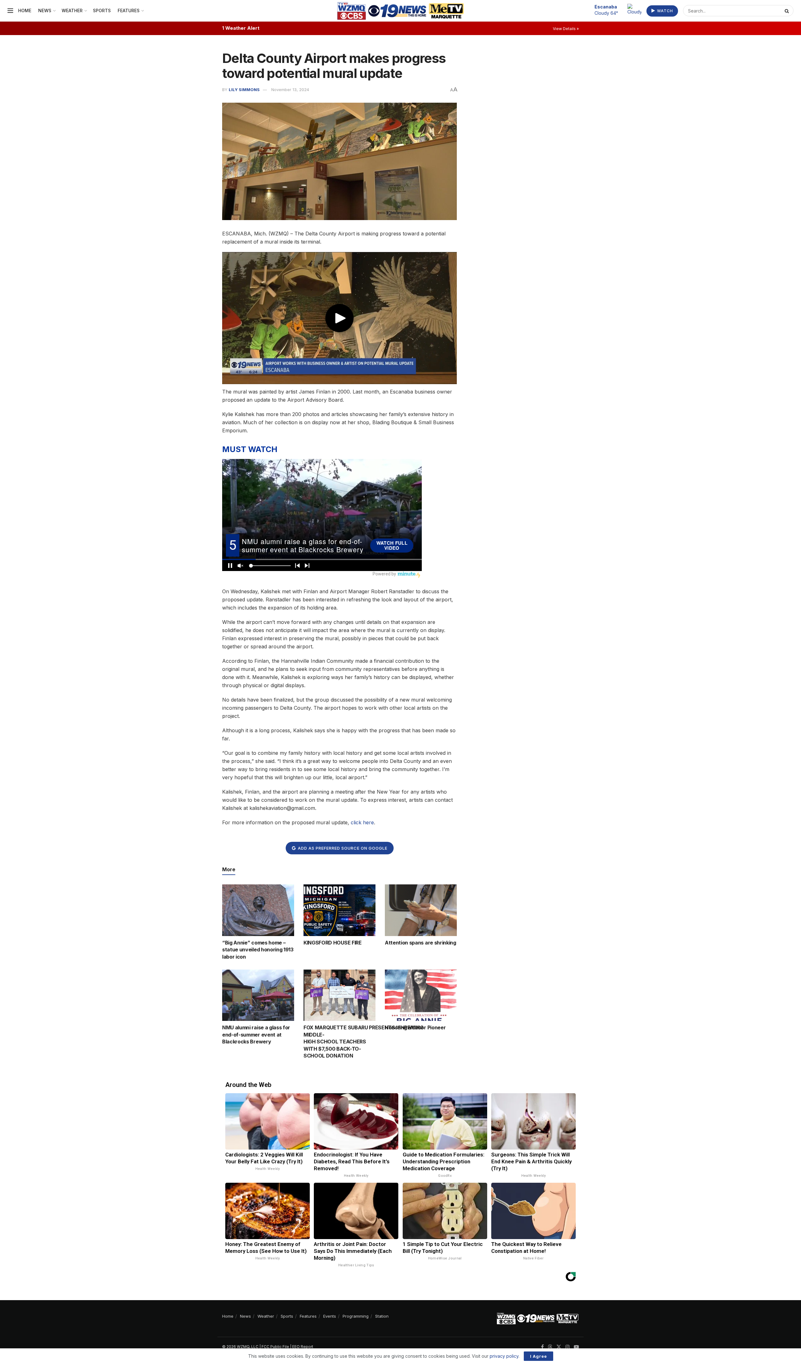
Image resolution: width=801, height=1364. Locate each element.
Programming (356, 1316)
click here (362, 822)
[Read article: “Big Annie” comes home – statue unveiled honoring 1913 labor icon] (258, 910)
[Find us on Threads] (550, 1347)
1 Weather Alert (240, 28)
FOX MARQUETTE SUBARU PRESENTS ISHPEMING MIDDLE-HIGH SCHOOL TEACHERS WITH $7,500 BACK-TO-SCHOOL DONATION (364, 1041)
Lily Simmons (244, 89)
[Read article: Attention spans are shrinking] (421, 910)
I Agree (538, 1356)
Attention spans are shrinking (420, 942)
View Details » (566, 28)
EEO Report (302, 1346)
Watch (664, 10)
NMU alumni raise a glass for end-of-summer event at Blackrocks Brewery (256, 1034)
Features (129, 10)
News (44, 10)
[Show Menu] (10, 10)
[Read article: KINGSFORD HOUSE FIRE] (339, 910)
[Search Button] (787, 10)
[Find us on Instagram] (567, 1347)
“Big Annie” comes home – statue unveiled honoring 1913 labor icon (257, 949)
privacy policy (504, 1356)
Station (382, 1316)
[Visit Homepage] (400, 11)
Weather (72, 10)
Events (329, 1316)
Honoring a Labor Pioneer (415, 1027)
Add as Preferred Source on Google (342, 848)
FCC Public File (275, 1346)
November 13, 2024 (290, 89)
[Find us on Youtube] (576, 1347)
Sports (102, 10)
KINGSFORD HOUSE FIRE (333, 942)
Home (24, 10)
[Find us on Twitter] (558, 1347)
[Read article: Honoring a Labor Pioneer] (421, 995)
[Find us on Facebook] (542, 1347)
